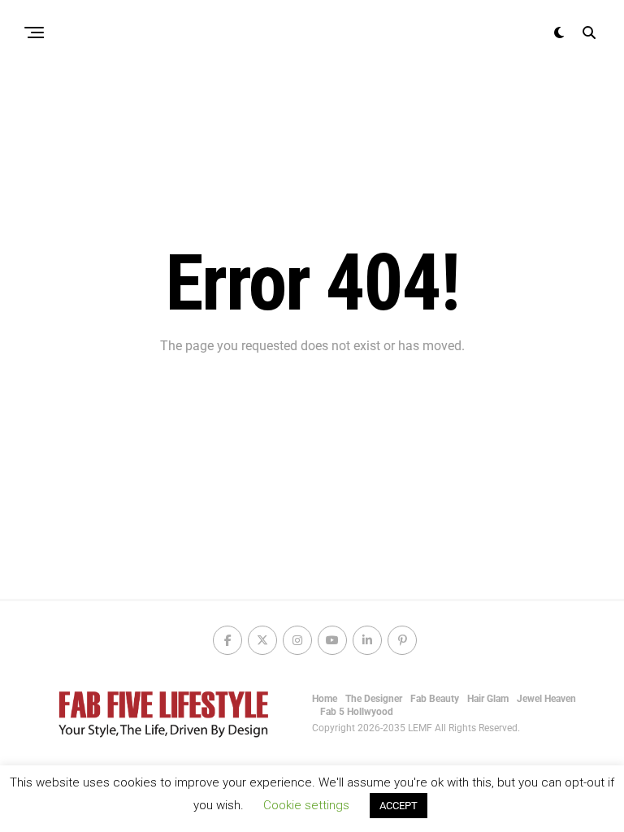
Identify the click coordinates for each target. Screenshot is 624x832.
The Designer (373, 698)
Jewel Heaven (546, 698)
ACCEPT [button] (398, 806)
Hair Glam (488, 698)
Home (324, 698)
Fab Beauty (434, 698)
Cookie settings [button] (306, 805)
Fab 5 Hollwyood (356, 711)
